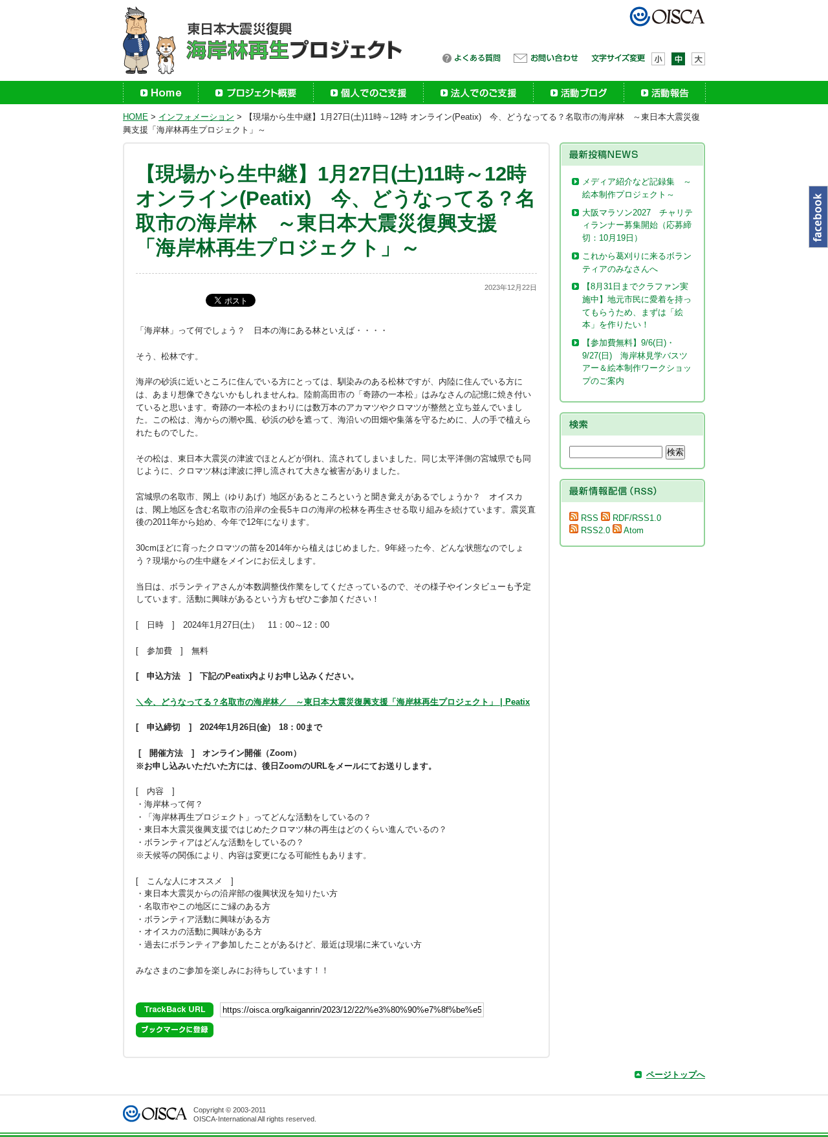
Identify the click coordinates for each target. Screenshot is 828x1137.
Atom (633, 530)
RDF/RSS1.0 (635, 518)
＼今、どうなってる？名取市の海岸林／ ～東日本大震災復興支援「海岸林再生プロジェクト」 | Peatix (333, 702)
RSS (588, 518)
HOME (135, 117)
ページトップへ (675, 1074)
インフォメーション (196, 117)
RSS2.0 (594, 530)
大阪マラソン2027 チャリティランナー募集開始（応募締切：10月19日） (637, 225)
